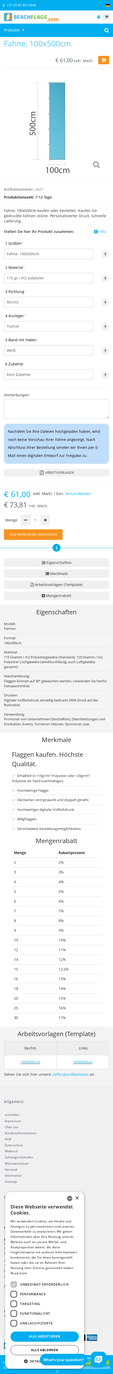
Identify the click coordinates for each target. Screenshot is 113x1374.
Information (13, 1175)
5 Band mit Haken (22, 339)
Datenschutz (14, 1145)
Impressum (13, 1121)
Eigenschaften (58, 562)
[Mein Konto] (98, 17)
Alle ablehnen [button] (44, 1350)
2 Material (15, 267)
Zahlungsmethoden (19, 1157)
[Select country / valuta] (108, 5)
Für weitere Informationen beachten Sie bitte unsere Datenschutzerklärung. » (57, 1369)
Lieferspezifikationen (70, 1074)
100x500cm (30, 1061)
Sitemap (11, 1181)
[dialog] (44, 1280)
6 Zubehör (14, 363)
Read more (19, 1273)
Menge (11, 520)
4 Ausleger (15, 315)
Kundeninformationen (21, 1133)
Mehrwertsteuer (17, 1163)
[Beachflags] (56, 17)
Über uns (11, 1127)
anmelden (12, 1114)
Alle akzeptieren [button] (44, 1336)
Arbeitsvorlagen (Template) (58, 584)
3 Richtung (15, 291)
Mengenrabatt (58, 595)
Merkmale (58, 573)
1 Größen (14, 243)
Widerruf (11, 1151)
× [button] (77, 1198)
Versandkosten (78, 493)
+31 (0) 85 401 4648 (21, 5)
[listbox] (69, 1198)
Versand (11, 1169)
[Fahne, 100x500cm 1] (56, 124)
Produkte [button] (12, 30)
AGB (8, 1139)
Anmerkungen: (17, 394)
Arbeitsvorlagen (59, 472)
